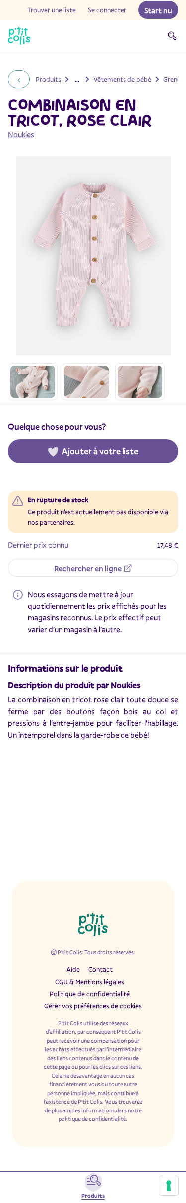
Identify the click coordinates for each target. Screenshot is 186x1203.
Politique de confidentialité (90, 993)
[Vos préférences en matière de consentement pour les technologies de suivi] (168, 1185)
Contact (100, 969)
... (77, 79)
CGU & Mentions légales (89, 981)
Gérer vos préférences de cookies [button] (93, 1005)
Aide (73, 969)
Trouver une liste (51, 9)
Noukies (21, 134)
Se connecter (107, 9)
